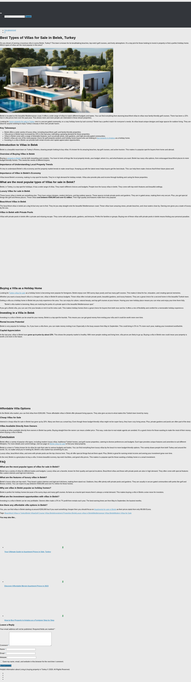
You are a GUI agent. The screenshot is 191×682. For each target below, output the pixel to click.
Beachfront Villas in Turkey (15, 513)
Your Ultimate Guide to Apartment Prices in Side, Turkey (27, 552)
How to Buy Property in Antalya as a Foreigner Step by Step (29, 620)
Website (3, 657)
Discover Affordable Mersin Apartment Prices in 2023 (26, 586)
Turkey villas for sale (17, 293)
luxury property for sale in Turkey (22, 122)
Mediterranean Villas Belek (103, 513)
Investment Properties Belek (65, 513)
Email (3, 653)
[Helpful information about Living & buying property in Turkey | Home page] (12, 9)
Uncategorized (10, 30)
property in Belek (14, 158)
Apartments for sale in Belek (105, 509)
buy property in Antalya (106, 138)
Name (3, 649)
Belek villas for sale (57, 444)
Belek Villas (30, 513)
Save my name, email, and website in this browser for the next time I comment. (33, 662)
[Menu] (1, 13)
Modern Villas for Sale (123, 513)
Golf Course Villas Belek (44, 513)
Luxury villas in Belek (84, 513)
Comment (4, 645)
